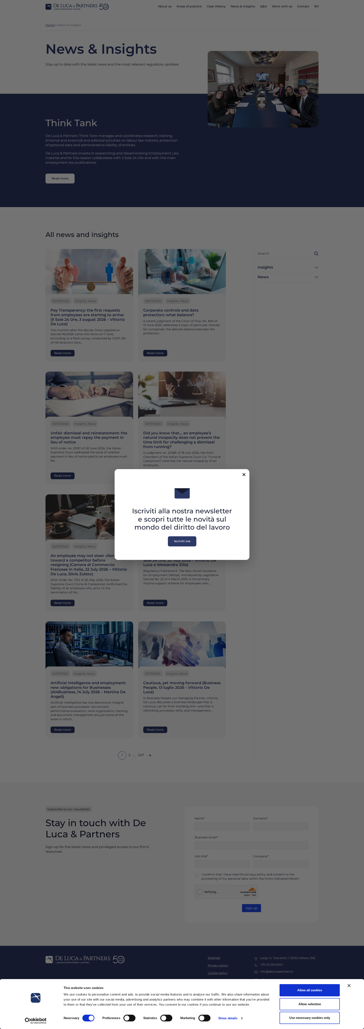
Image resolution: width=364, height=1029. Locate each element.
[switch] (129, 1018)
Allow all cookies (309, 990)
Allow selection (309, 1004)
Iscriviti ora (182, 541)
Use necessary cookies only (309, 1018)
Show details (227, 1018)
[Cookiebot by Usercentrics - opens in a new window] (35, 1021)
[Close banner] (349, 985)
